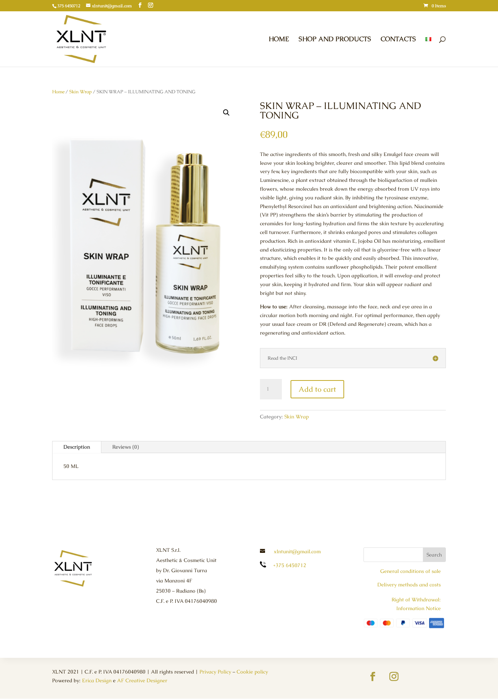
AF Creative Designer (142, 680)
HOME (279, 39)
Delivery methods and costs (409, 584)
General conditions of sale (410, 571)
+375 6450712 (289, 565)
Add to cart (317, 389)
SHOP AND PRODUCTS (335, 39)
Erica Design (97, 680)
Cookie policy (252, 671)
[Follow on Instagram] (394, 677)
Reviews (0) (125, 447)
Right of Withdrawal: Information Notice (416, 604)
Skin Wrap (80, 92)
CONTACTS (398, 39)
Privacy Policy (215, 671)
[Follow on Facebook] (373, 677)
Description (76, 447)
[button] (226, 112)
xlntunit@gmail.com (297, 551)
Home (58, 92)
